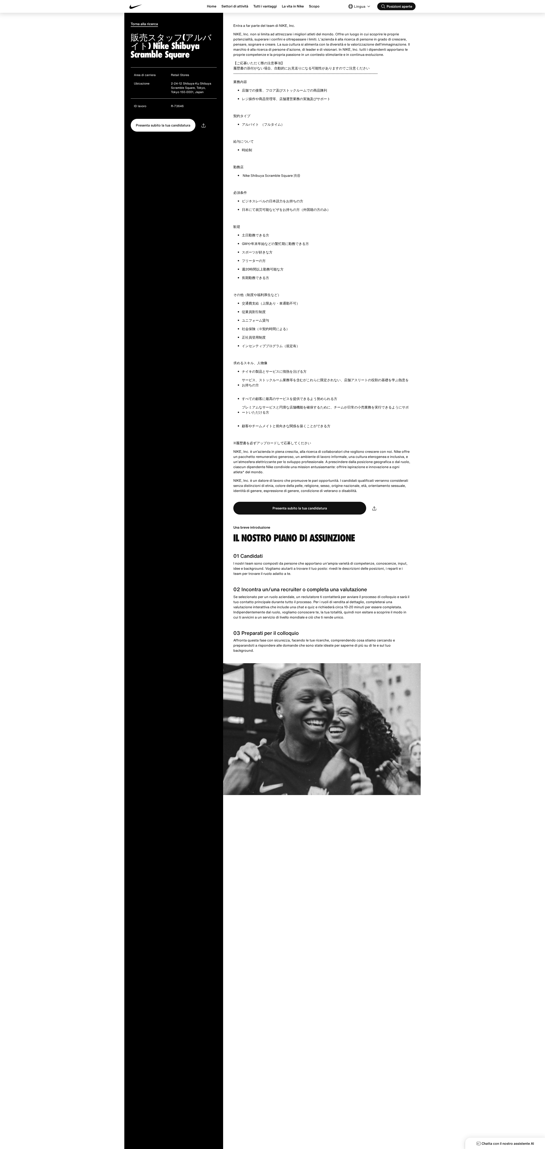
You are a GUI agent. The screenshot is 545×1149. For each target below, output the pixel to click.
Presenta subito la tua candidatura (163, 125)
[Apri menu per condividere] (203, 125)
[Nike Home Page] (153, 6)
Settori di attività (234, 6)
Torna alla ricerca (144, 23)
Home (211, 6)
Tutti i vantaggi (265, 6)
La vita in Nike (293, 6)
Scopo (314, 6)
